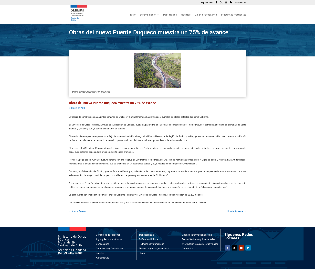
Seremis (239, 3)
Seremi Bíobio (148, 15)
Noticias (185, 15)
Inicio (133, 15)
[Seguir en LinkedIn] (248, 248)
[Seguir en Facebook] (227, 248)
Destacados (170, 15)
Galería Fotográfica (206, 15)
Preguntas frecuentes (233, 15)
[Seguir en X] (234, 248)
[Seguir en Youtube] (241, 248)
